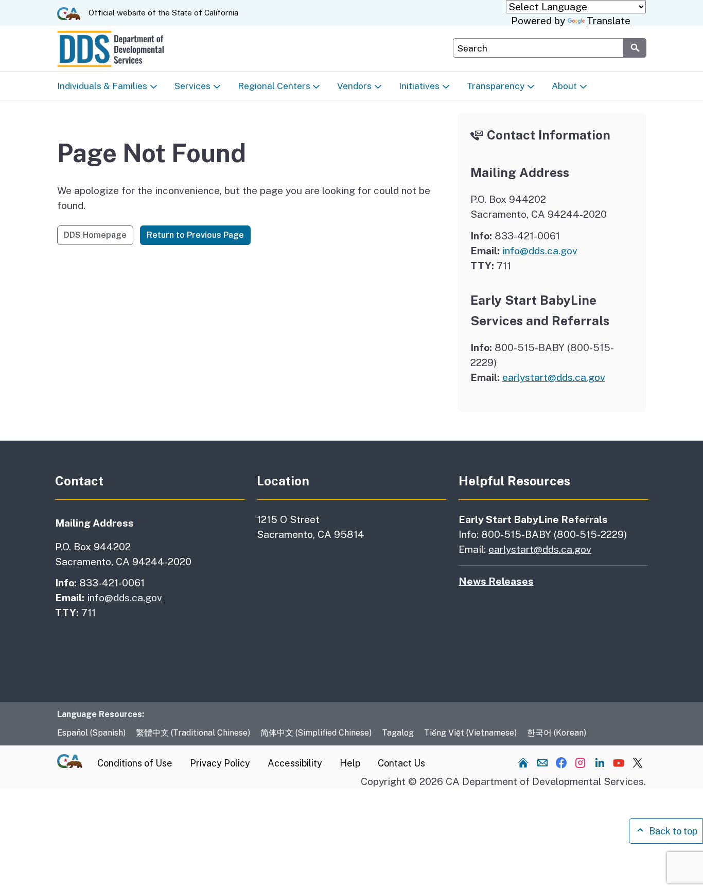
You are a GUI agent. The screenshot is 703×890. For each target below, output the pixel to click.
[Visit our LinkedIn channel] (599, 762)
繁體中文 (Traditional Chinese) (193, 733)
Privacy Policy (220, 763)
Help (350, 763)
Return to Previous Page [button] (195, 235)
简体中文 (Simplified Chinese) (316, 733)
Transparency (495, 86)
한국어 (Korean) (556, 733)
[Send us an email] (542, 762)
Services (192, 86)
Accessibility (295, 763)
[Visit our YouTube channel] (618, 762)
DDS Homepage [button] (95, 235)
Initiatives (419, 86)
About (564, 86)
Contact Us (401, 763)
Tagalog (398, 733)
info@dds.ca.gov (539, 250)
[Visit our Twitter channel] (637, 762)
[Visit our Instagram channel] (580, 762)
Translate (608, 20)
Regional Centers (274, 86)
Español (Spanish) (91, 733)
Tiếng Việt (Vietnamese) (470, 733)
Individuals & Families (102, 86)
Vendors (354, 86)
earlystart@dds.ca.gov (553, 377)
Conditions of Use (134, 763)
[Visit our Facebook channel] (561, 762)
